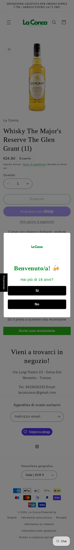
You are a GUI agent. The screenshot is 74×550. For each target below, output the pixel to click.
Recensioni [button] (3, 283)
